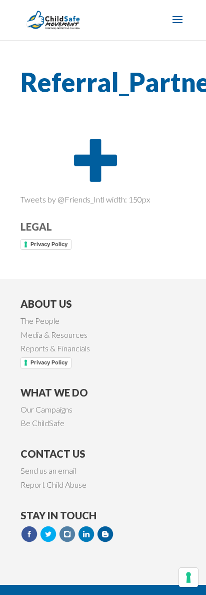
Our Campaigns (46, 409)
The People (40, 320)
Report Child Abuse (53, 484)
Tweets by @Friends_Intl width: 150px (85, 199)
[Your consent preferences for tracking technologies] (188, 577)
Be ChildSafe (42, 423)
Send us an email (48, 470)
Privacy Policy (49, 244)
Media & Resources (54, 334)
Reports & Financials (55, 348)
